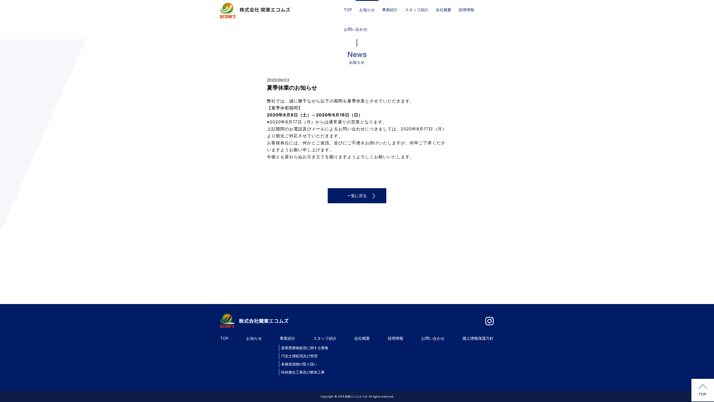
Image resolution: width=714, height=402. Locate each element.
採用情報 (466, 9)
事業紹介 (390, 9)
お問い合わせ (355, 29)
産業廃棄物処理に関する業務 (304, 348)
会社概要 (443, 9)
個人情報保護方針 (478, 338)
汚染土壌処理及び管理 (299, 356)
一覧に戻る (357, 195)
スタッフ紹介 (416, 9)
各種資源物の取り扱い (299, 364)
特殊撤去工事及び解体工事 (303, 372)
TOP (348, 9)
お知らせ (367, 9)
